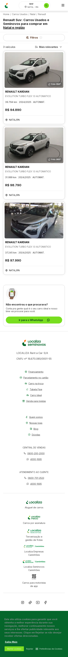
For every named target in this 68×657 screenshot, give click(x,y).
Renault (42, 14)
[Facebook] (45, 603)
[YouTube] (38, 603)
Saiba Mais (11, 642)
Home (6, 14)
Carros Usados (20, 14)
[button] (34, 459)
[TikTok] (30, 603)
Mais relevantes (48, 47)
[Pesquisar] (46, 5)
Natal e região (14, 27)
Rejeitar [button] (29, 649)
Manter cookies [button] (14, 649)
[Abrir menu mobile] (63, 5)
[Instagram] (23, 603)
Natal (32, 14)
